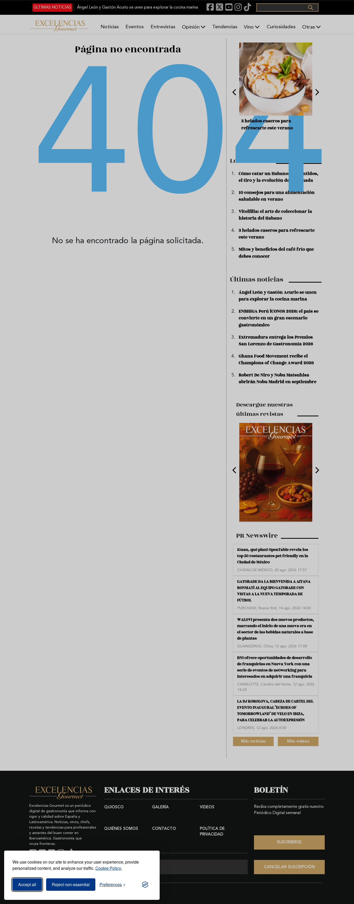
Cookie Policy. (108, 868)
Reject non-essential (71, 884)
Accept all (27, 884)
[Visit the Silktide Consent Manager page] (145, 884)
